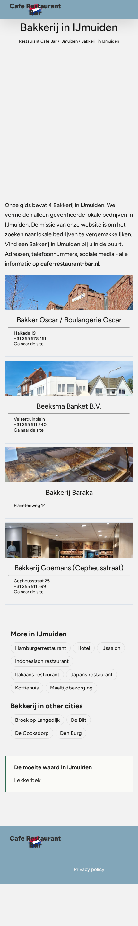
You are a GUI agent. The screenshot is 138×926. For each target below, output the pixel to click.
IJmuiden (69, 41)
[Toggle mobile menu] (125, 11)
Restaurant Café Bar (38, 41)
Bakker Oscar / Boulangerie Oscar (69, 319)
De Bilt (78, 720)
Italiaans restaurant (37, 675)
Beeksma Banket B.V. (69, 406)
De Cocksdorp (32, 733)
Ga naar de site (29, 343)
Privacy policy (89, 869)
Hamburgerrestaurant (40, 648)
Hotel (83, 648)
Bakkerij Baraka (69, 492)
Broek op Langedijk (37, 720)
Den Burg (71, 733)
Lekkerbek (27, 780)
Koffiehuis (27, 688)
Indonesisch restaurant (42, 661)
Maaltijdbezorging (71, 688)
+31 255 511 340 (30, 424)
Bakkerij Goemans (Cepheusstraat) (69, 568)
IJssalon (110, 648)
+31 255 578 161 (30, 338)
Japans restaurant (92, 675)
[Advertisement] (69, 122)
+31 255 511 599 (30, 586)
